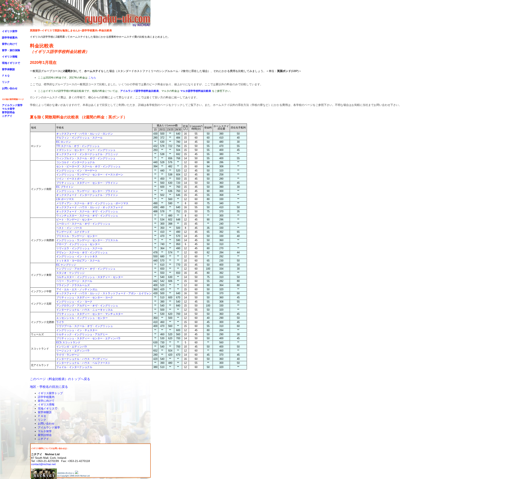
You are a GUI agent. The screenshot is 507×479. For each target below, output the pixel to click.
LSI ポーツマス (65, 199)
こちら (92, 77)
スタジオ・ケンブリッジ (70, 272)
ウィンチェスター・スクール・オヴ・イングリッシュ (87, 215)
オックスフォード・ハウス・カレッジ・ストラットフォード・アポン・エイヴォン (104, 293)
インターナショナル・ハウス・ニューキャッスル (84, 309)
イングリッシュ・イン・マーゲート (76, 170)
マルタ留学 (45, 431)
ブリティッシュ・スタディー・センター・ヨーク (84, 297)
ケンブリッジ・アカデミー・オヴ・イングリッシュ (85, 268)
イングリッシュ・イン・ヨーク (74, 301)
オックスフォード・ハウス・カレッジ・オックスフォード (89, 207)
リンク (42, 419)
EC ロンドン (63, 141)
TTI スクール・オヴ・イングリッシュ (78, 146)
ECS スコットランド (68, 342)
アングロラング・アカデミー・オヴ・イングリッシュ (87, 305)
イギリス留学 (9, 31)
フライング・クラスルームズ (73, 285)
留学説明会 (45, 435)
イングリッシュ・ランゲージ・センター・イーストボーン (89, 174)
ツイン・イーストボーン (70, 178)
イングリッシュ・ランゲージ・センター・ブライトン (87, 191)
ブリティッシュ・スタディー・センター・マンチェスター (89, 313)
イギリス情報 (46, 404)
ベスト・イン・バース (69, 227)
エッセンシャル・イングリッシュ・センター (82, 317)
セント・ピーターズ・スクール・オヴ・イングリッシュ (88, 166)
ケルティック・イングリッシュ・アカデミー (82, 334)
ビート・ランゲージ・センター (74, 219)
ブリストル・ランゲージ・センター (76, 236)
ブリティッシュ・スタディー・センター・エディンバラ (88, 338)
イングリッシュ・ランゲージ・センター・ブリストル (87, 240)
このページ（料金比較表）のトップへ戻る (60, 379)
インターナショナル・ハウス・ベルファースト (83, 362)
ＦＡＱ (42, 416)
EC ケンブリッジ (66, 264)
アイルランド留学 (49, 427)
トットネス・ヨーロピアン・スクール (78, 260)
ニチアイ (43, 438)
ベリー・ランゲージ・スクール (74, 281)
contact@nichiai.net (43, 464)
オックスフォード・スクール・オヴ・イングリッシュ (87, 211)
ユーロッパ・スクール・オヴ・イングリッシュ (83, 223)
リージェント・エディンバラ (73, 350)
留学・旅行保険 (11, 50)
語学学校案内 (46, 397)
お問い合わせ (46, 423)
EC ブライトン (64, 186)
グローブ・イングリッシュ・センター (78, 244)
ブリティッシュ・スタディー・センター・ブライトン (87, 182)
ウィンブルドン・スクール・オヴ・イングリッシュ (85, 158)
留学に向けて (46, 400)
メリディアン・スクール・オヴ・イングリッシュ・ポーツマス (92, 203)
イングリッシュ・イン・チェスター (76, 330)
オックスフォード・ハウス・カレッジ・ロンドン (84, 133)
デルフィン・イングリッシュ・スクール (79, 137)
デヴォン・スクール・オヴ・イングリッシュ (82, 252)
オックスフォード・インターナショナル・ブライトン (87, 195)
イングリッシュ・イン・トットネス (76, 256)
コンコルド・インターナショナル (75, 162)
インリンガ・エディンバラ (71, 346)
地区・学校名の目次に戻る (49, 386)
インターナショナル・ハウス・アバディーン (82, 358)
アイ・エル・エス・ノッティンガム (76, 289)
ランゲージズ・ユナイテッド (73, 231)
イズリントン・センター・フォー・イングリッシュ (85, 149)
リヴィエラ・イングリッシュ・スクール (79, 248)
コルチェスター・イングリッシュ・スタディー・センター (89, 277)
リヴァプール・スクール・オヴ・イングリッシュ (84, 326)
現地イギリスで (47, 408)
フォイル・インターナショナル (74, 367)
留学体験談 (45, 412)
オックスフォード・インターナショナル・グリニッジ (87, 154)
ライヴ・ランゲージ (67, 354)
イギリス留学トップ (50, 393)
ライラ (60, 322)
